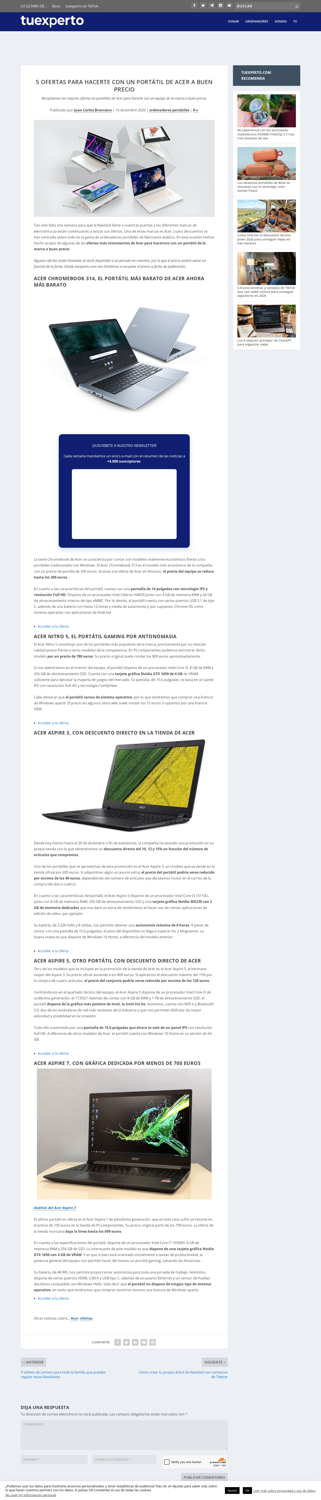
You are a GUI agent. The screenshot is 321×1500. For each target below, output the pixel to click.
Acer (74, 1318)
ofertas (86, 1318)
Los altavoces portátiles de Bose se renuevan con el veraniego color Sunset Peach (263, 187)
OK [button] (247, 1490)
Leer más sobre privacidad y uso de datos (284, 1491)
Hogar (233, 21)
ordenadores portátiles (169, 110)
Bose (56, 6)
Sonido (281, 21)
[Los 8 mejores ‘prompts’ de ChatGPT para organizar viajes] (266, 322)
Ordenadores (256, 21)
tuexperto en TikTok (82, 6)
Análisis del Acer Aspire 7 (55, 1207)
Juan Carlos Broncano (93, 110)
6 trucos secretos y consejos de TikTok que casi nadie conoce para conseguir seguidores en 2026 (266, 292)
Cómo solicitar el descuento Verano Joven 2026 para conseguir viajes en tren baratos (264, 239)
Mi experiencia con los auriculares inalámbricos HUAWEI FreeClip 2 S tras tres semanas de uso (265, 134)
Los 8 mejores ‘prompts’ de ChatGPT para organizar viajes (264, 342)
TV (295, 21)
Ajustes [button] (232, 1490)
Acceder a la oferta (53, 626)
